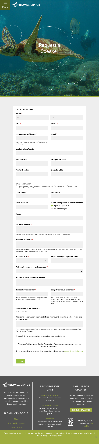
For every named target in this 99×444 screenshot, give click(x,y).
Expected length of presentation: (67, 256)
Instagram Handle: (59, 159)
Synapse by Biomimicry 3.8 (50, 395)
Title (22, 124)
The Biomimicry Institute (50, 406)
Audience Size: (26, 256)
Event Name (25, 192)
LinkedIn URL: (57, 170)
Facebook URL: (22, 159)
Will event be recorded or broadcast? (35, 267)
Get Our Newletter (81, 410)
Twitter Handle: (22, 170)
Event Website (22, 202)
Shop (16, 419)
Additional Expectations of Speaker (30, 277)
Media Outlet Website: (25, 149)
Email (57, 134)
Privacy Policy (16, 427)
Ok (49, 439)
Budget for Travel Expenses (66, 290)
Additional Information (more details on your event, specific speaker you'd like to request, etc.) (49, 318)
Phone (58, 124)
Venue (18, 214)
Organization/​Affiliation (30, 134)
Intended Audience (28, 239)
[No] (96, 437)
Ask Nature (50, 419)
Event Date (55, 192)
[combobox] (32, 260)
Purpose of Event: (27, 224)
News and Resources (16, 423)
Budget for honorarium (29, 290)
